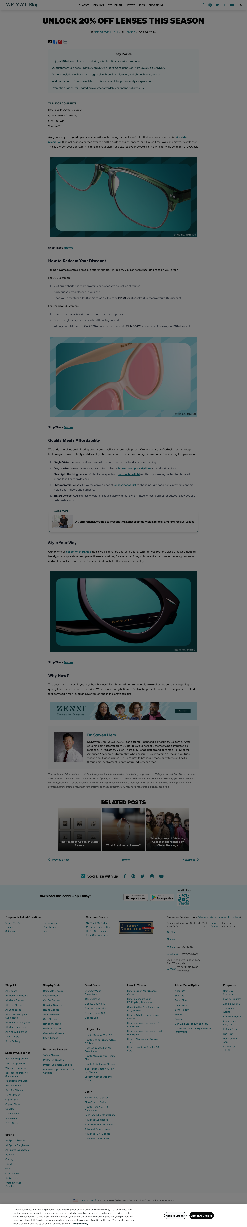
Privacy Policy (80, 1223)
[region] (123, 1215)
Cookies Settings (175, 1215)
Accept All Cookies (201, 1215)
